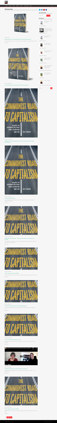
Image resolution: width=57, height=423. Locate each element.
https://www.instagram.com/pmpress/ (42, 10)
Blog (30, 5)
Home (6, 5)
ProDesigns (50, 421)
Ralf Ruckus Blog (7, 37)
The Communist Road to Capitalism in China (13, 339)
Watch (10, 83)
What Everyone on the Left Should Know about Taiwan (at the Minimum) (18, 39)
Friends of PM (26, 5)
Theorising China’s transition (10, 198)
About (10, 5)
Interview (6, 139)
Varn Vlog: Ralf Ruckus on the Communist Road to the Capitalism (17, 85)
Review (11, 196)
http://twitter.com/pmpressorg (39, 10)
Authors (17, 5)
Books (14, 5)
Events (21, 5)
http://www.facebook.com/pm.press (46, 10)
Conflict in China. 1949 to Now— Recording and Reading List (16, 305)
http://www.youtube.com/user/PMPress (44, 10)
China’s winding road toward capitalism (12, 273)
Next (10, 417)
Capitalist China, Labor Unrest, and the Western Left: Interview (16, 368)
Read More (6, 42)
